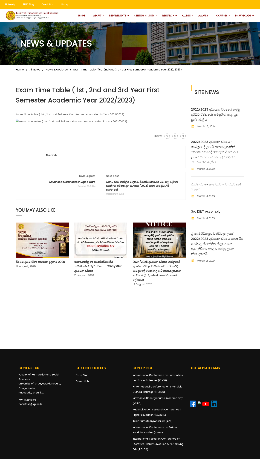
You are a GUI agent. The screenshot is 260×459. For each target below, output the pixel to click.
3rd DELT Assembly (205, 211)
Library (64, 4)
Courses (221, 15)
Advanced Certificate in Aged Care (72, 182)
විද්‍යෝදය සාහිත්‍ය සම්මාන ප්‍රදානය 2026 (40, 262)
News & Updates (57, 69)
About (97, 15)
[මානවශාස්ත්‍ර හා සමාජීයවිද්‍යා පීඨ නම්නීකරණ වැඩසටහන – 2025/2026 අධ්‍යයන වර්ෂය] (100, 240)
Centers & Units (144, 15)
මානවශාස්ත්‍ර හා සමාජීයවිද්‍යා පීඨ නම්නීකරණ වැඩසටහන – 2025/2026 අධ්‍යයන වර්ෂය (98, 266)
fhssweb (51, 155)
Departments (117, 15)
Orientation (47, 4)
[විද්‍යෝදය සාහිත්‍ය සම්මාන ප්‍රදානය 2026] (42, 240)
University (10, 4)
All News (35, 69)
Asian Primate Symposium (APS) (153, 421)
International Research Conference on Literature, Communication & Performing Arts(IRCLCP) (158, 444)
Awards (203, 15)
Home (81, 15)
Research (168, 15)
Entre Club (82, 375)
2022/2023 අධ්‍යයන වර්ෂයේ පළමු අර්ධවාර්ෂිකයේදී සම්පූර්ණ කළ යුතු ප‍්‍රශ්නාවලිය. (215, 114)
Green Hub (82, 381)
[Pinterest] (175, 136)
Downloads (243, 15)
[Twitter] (167, 136)
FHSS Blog (28, 4)
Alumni (186, 15)
